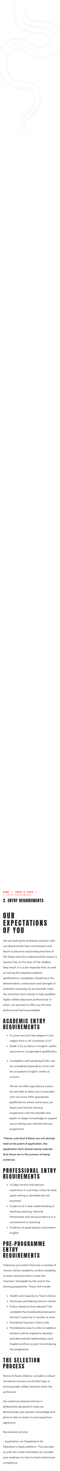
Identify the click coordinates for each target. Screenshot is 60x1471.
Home (6, 892)
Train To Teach (24, 892)
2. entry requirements (17, 894)
